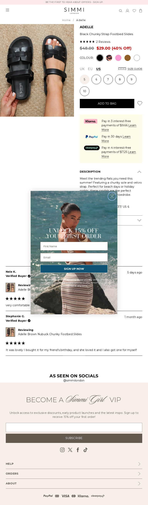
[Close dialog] (112, 196)
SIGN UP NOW (74, 269)
